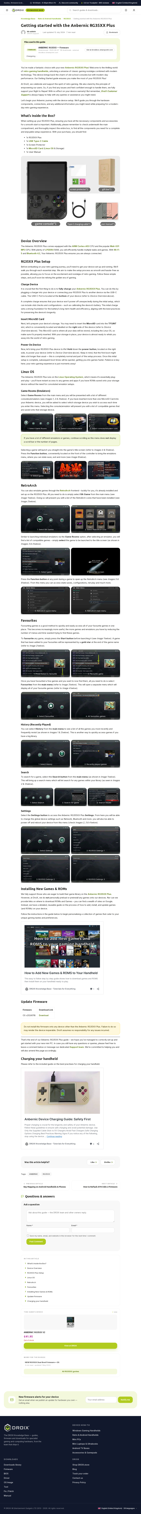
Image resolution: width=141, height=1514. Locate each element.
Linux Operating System (70, 377)
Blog (74, 1469)
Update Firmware (33, 1296)
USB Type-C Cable (38, 141)
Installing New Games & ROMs (39, 1292)
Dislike (108, 1162)
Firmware (8, 1469)
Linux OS (49, 148)
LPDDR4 (49, 249)
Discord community (70, 3)
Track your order (80, 1473)
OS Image (8, 1482)
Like (94, 1162)
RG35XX (67, 19)
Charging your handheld (36, 1301)
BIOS (6, 1473)
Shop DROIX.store (80, 1465)
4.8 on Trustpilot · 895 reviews (96, 3)
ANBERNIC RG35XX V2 (34, 1332)
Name (29, 1225)
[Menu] (7, 10)
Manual (7, 1495)
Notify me (125, 1400)
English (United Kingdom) (126, 3)
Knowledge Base (28, 19)
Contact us (77, 1478)
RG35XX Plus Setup (34, 1273)
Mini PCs (76, 1439)
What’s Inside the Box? (35, 1263)
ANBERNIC (33, 1174)
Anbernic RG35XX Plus (77, 67)
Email (74, 1225)
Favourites (30, 1287)
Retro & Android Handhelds (49, 19)
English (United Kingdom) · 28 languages (118, 1508)
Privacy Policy (79, 1482)
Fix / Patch (9, 1491)
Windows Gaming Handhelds (86, 1430)
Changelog (30, 56)
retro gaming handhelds (36, 71)
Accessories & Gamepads (84, 1452)
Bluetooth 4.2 (33, 253)
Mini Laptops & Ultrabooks (85, 1444)
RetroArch (65, 490)
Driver (7, 1478)
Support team (77, 1047)
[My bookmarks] (126, 10)
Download (43, 1015)
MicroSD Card (36, 148)
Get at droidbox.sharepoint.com (99, 50)
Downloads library (12, 1465)
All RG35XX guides (70, 1371)
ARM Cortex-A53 (81, 246)
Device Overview (33, 1268)
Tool (6, 1487)
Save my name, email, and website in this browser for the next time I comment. (63, 1236)
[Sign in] (134, 10)
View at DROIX (70, 1346)
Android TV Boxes (81, 1448)
